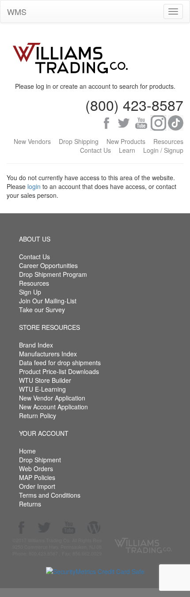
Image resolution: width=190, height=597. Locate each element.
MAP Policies (37, 477)
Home (27, 450)
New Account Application (53, 406)
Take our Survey (42, 309)
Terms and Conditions (49, 495)
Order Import (37, 486)
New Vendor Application (52, 397)
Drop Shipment (40, 459)
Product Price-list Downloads (59, 371)
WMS (17, 11)
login (34, 186)
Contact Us (95, 150)
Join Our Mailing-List (47, 300)
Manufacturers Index (48, 353)
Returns (30, 503)
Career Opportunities (48, 265)
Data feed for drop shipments (60, 362)
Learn (127, 150)
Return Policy (37, 415)
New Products (125, 141)
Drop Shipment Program (53, 274)
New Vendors (32, 141)
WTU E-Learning (42, 389)
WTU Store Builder (45, 380)
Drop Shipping (79, 141)
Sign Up (30, 291)
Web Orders (36, 468)
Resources (168, 141)
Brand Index (36, 344)
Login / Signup (163, 150)
